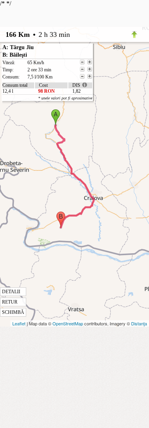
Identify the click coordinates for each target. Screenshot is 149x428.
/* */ (46, 157)
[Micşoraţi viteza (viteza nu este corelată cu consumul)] (82, 62)
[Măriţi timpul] (89, 69)
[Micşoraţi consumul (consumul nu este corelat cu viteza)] (82, 76)
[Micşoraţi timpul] (82, 69)
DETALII (11, 291)
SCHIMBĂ (13, 312)
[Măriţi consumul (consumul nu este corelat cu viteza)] (89, 76)
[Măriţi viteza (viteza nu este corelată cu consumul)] (89, 62)
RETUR (9, 302)
